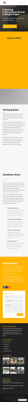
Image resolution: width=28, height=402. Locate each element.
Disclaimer (6, 344)
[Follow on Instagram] (9, 287)
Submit (20, 314)
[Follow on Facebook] (4, 287)
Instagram (6, 348)
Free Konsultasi (7, 351)
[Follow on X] (6, 287)
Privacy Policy (7, 342)
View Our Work (9, 26)
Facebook (6, 346)
